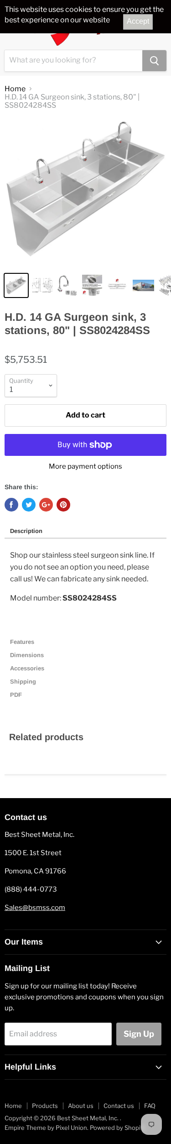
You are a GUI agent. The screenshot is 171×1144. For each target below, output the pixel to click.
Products (45, 1105)
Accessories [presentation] (28, 668)
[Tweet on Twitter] (29, 505)
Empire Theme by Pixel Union (46, 1127)
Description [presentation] (26, 531)
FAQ (149, 1105)
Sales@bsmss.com (35, 908)
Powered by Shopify (118, 1127)
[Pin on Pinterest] (63, 505)
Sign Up (139, 1034)
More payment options (85, 466)
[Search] (154, 60)
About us (80, 1105)
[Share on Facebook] (11, 505)
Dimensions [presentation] (28, 655)
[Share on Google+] (46, 505)
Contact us (119, 1105)
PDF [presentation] (16, 694)
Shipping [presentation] (24, 681)
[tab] (85, 531)
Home (15, 89)
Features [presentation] (23, 641)
